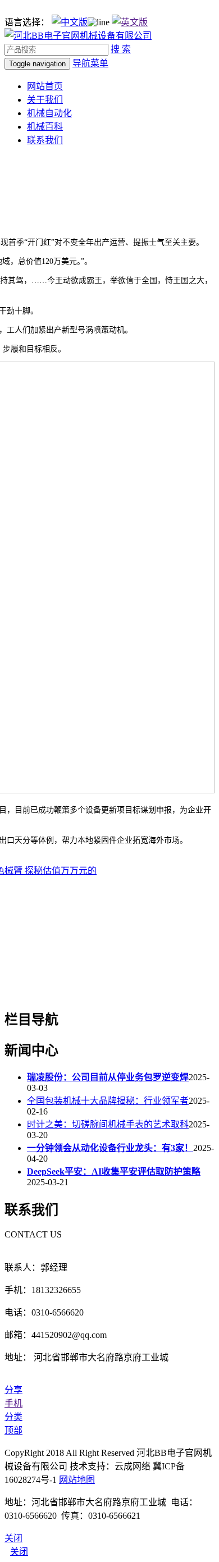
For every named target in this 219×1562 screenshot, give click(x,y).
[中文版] (70, 22)
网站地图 (77, 1480)
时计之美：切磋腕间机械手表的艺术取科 (108, 1124)
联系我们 (45, 140)
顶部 (13, 1430)
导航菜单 (90, 63)
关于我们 (45, 99)
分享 (13, 1390)
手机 (13, 1403)
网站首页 (45, 86)
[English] (130, 22)
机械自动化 (49, 113)
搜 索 (121, 49)
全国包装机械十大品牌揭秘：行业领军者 (108, 1101)
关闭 (19, 1551)
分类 (13, 1417)
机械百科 (45, 126)
